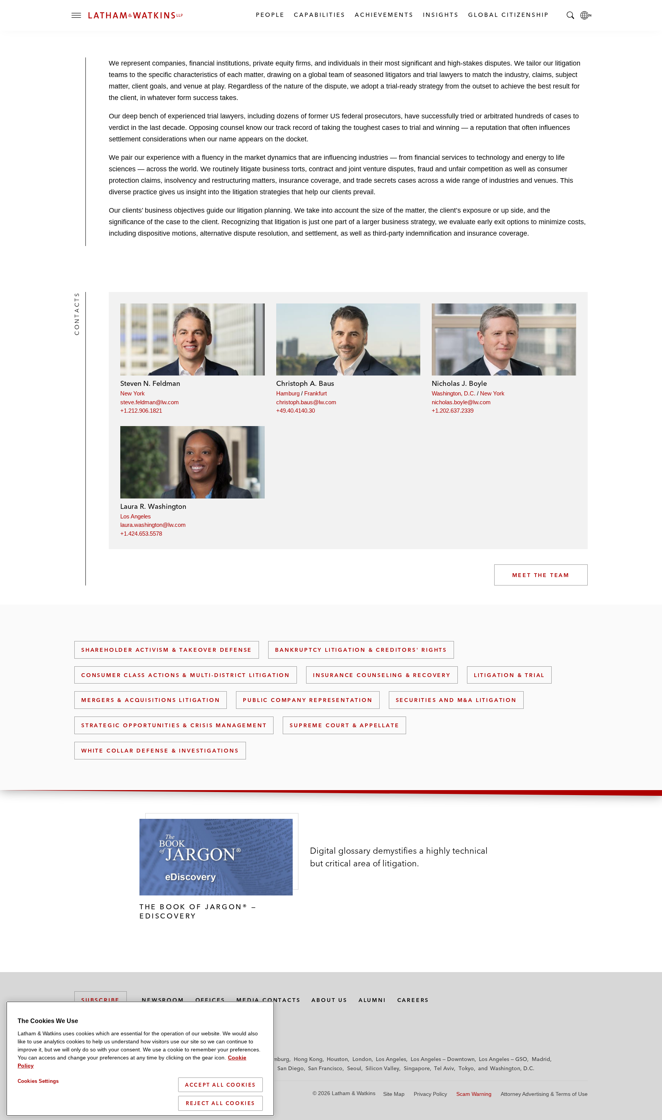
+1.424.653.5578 (141, 533)
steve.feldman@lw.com (149, 402)
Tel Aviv (444, 1068)
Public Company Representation (307, 700)
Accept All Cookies (220, 1085)
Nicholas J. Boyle (459, 383)
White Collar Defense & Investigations (160, 750)
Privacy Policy (430, 1094)
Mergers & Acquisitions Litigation (150, 700)
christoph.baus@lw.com (306, 402)
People (270, 14)
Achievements (384, 14)
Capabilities (319, 14)
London (362, 1059)
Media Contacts (268, 1000)
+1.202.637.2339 (453, 410)
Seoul (354, 1068)
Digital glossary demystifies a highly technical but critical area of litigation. (399, 857)
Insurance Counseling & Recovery (382, 675)
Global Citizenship (508, 14)
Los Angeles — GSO (503, 1059)
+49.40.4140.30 (295, 410)
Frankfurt (315, 393)
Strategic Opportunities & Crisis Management (174, 725)
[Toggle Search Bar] (570, 15)
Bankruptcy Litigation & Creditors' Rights (361, 649)
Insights (440, 14)
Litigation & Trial (509, 675)
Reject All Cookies (220, 1103)
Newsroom (163, 1000)
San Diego (290, 1068)
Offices (210, 1000)
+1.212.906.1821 (141, 410)
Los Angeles (135, 516)
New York (132, 393)
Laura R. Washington (153, 506)
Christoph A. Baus (305, 383)
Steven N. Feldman (150, 383)
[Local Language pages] (585, 15)
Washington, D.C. (453, 393)
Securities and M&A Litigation (456, 700)
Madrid (541, 1059)
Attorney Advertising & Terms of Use (544, 1094)
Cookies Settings (38, 1081)
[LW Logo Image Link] (136, 15)
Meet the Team (541, 575)
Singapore (417, 1068)
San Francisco (325, 1068)
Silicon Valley (382, 1068)
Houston (337, 1059)
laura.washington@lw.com (153, 524)
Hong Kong (308, 1059)
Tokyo (466, 1068)
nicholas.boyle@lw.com (461, 402)
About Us (329, 1000)
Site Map (394, 1094)
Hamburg (288, 393)
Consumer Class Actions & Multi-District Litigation (185, 675)
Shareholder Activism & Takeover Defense (166, 649)
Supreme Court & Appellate (344, 725)
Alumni (372, 1000)
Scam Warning (474, 1094)
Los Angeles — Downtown (443, 1059)
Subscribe (100, 1000)
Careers (413, 1000)
